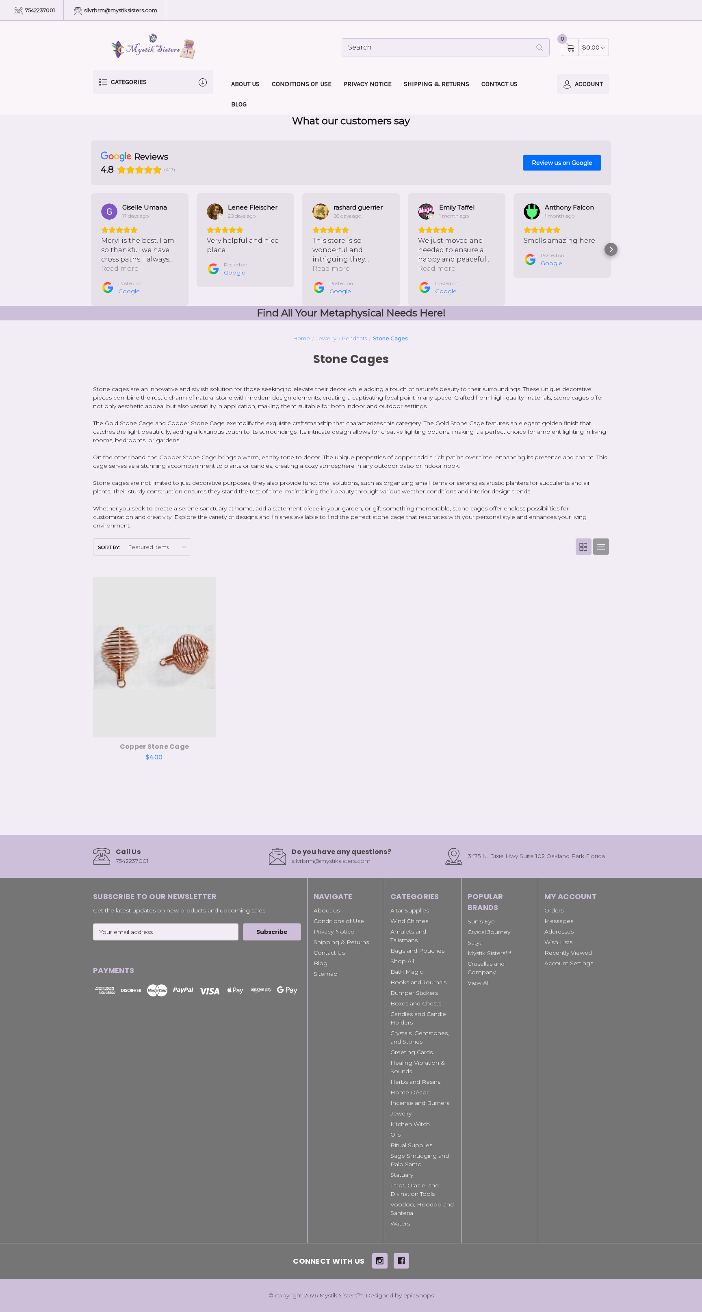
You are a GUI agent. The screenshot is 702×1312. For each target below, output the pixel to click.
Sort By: (109, 547)
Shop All (402, 961)
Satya (475, 942)
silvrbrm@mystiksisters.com (120, 10)
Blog (239, 104)
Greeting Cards (411, 1052)
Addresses (559, 931)
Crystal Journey (489, 932)
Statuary (401, 1174)
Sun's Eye (481, 921)
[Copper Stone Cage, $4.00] (154, 657)
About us (245, 84)
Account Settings (568, 963)
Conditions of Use (302, 84)
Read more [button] (120, 268)
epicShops (418, 1295)
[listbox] (157, 547)
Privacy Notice (368, 84)
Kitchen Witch (410, 1124)
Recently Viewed (568, 952)
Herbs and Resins (415, 1081)
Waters (400, 1223)
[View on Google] (109, 211)
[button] (91, 249)
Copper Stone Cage (154, 746)
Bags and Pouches (417, 950)
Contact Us (499, 84)
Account (588, 84)
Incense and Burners (419, 1103)
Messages (558, 921)
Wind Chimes (409, 921)
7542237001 (39, 10)
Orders (553, 910)
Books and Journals (418, 982)
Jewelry (401, 1113)
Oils (395, 1134)
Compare (203, 585)
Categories (128, 82)
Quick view (183, 585)
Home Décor (409, 1092)
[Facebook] (401, 1261)
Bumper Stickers (414, 992)
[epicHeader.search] (539, 47)
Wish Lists (558, 942)
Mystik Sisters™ (489, 953)
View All (479, 982)
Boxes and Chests (415, 1003)
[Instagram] (380, 1261)
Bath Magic (406, 971)
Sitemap (326, 973)
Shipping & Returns (436, 84)
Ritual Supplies (411, 1145)
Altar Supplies (409, 910)
